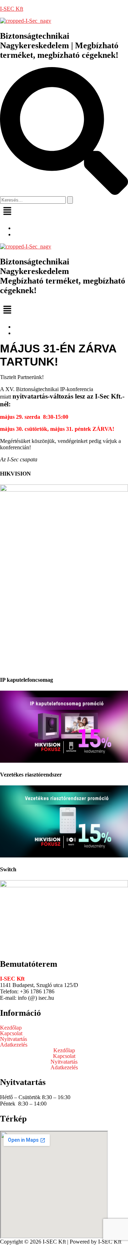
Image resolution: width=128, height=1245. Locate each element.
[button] (64, 211)
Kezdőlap (11, 1028)
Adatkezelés (13, 1045)
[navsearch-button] (64, 193)
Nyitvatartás (13, 1039)
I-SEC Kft (11, 9)
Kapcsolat (11, 1033)
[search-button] (70, 200)
